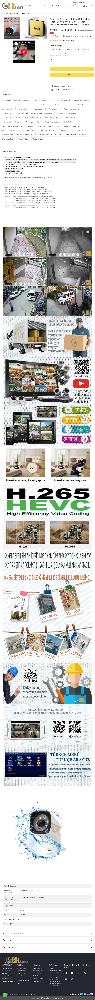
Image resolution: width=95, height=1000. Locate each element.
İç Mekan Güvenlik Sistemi (65, 118)
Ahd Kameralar (7, 968)
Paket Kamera (46, 105)
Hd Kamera (6, 101)
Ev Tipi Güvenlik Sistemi (11, 118)
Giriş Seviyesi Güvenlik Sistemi (13, 126)
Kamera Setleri (15, 105)
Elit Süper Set (54, 101)
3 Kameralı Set (36, 109)
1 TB (52, 54)
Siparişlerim (37, 973)
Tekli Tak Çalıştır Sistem (33, 122)
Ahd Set (17, 101)
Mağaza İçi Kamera (71, 126)
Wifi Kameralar (6, 978)
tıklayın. (88, 36)
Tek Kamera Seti (22, 113)
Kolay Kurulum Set (52, 122)
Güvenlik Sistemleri (31, 105)
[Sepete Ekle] (72, 69)
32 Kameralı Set (36, 139)
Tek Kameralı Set (21, 109)
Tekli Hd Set (66, 122)
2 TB (58, 54)
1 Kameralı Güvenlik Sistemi (65, 113)
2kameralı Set (84, 135)
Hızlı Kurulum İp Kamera (11, 122)
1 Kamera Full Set (8, 130)
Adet (51, 60)
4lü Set (57, 105)
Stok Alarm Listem (39, 976)
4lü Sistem (81, 105)
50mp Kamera (7, 113)
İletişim (19, 983)
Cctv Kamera (7, 109)
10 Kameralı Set (51, 130)
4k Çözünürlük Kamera (36, 126)
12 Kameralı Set (66, 130)
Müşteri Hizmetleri (23, 980)
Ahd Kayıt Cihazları (8, 973)
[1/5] (51, 40)
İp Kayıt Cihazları (7, 976)
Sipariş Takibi (21, 968)
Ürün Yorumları (9, 947)
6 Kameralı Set (37, 130)
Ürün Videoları (8, 940)
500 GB (86, 49)
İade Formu (21, 973)
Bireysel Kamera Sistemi (32, 118)
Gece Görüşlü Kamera (53, 109)
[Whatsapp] (5, 995)
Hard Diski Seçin (56, 46)
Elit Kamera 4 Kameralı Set (26, 135)
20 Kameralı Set (22, 139)
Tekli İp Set (48, 118)
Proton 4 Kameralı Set (47, 135)
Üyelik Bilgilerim (38, 968)
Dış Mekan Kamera (71, 109)
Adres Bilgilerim (38, 971)
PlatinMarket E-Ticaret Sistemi (41, 998)
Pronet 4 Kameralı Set (67, 135)
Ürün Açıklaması (9, 151)
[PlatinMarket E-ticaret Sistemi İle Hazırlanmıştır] (74, 994)
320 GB (78, 49)
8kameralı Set (7, 135)
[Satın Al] (72, 75)
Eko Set (26, 101)
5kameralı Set (7, 139)
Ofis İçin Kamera (54, 126)
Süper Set (66, 101)
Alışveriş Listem (38, 978)
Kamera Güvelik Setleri (81, 101)
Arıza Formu (21, 971)
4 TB (65, 54)
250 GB (69, 49)
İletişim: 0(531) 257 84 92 (79, 4)
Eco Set (34, 101)
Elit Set (43, 101)
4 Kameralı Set (68, 105)
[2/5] (52, 40)
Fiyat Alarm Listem (39, 981)
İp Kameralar (6, 971)
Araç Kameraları (7, 981)
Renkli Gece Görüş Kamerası (42, 113)
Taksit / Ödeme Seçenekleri (13, 933)
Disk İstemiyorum (57, 49)
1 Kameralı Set (23, 130)
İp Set (4, 105)
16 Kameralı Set (81, 130)
